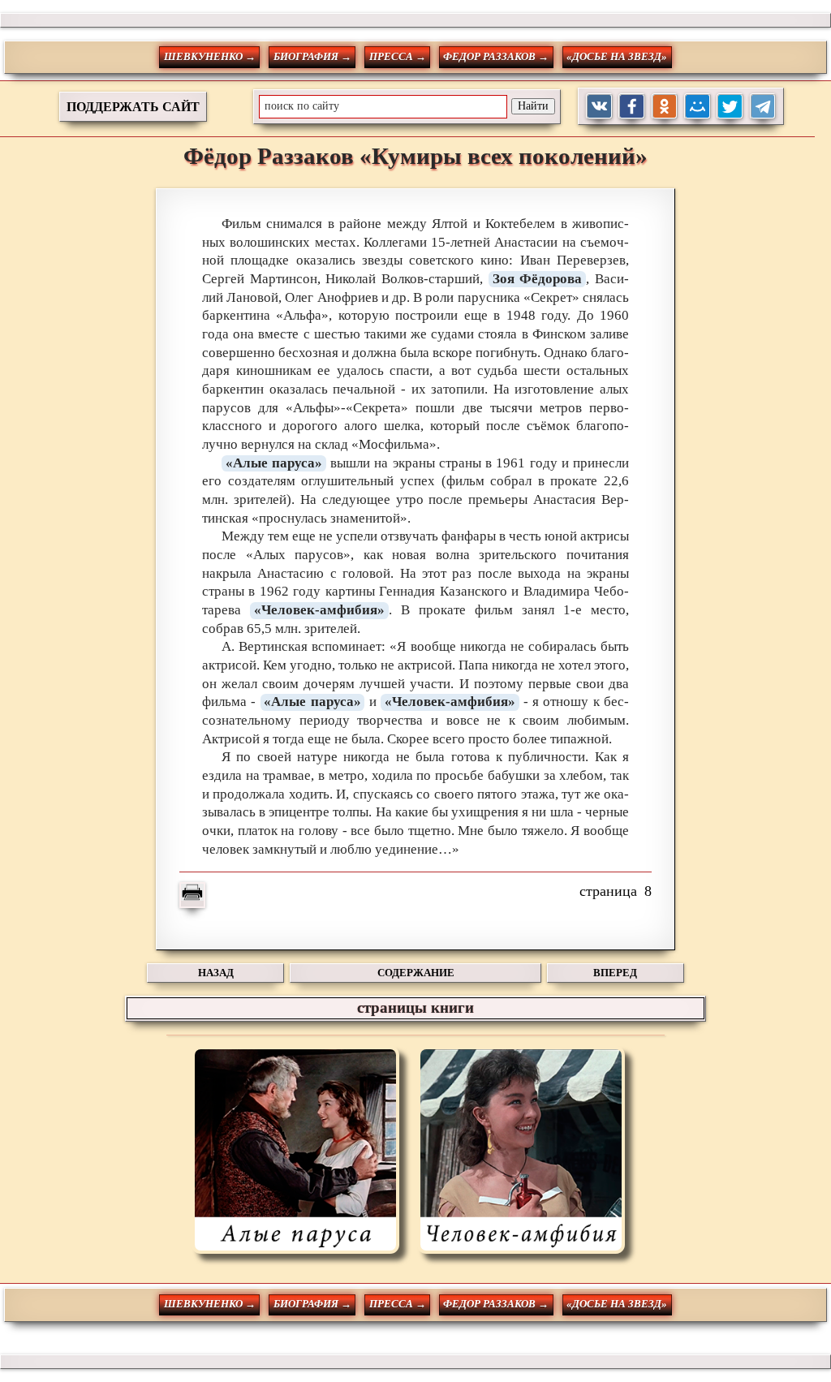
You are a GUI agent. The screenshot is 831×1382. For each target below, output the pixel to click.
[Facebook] (631, 106)
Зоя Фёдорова (538, 278)
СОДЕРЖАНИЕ (415, 973)
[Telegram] (763, 106)
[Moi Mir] (697, 106)
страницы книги (415, 1007)
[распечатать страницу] (192, 895)
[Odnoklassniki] (665, 106)
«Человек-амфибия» (319, 610)
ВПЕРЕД (615, 973)
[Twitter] (730, 106)
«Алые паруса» (274, 463)
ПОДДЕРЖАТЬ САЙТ (133, 107)
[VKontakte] (599, 106)
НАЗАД (216, 973)
